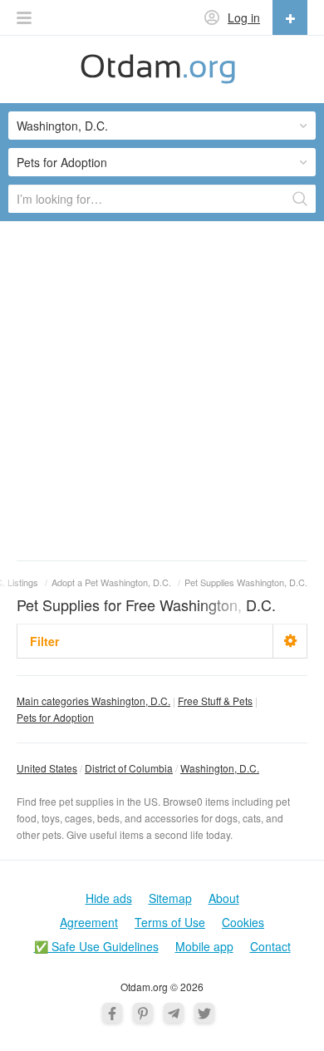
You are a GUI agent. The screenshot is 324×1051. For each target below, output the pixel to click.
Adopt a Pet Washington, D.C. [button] (111, 582)
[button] (24, 18)
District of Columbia (129, 768)
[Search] (300, 199)
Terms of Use (170, 922)
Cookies (243, 922)
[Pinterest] (143, 1013)
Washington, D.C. (219, 768)
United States (47, 768)
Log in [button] (244, 17)
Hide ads (109, 898)
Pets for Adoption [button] (62, 162)
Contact (270, 946)
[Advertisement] (162, 390)
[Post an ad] (289, 17)
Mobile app (204, 946)
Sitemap (170, 898)
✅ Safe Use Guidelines (96, 946)
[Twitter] (204, 1013)
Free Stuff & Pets (215, 700)
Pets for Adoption (55, 717)
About (224, 898)
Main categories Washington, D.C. (93, 700)
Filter (44, 641)
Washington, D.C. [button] (62, 125)
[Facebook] (112, 1013)
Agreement (89, 922)
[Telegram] (174, 1013)
